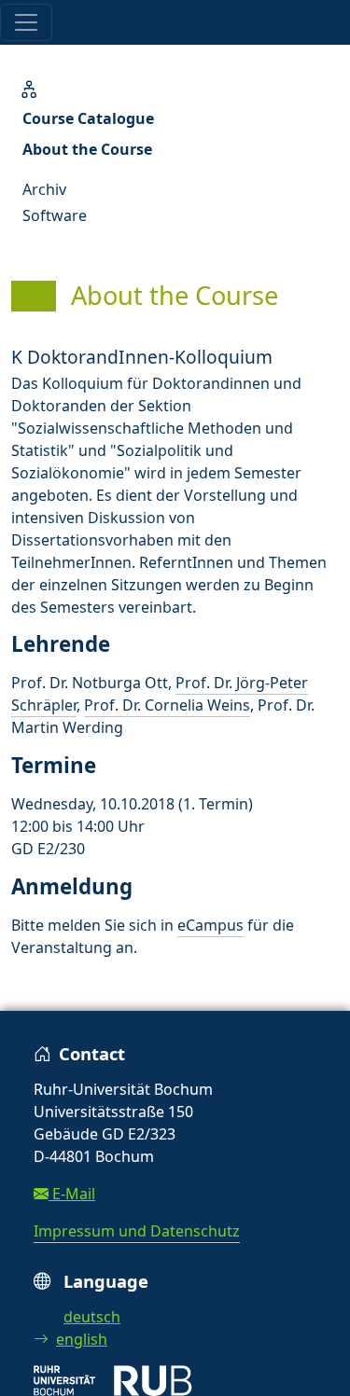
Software (54, 215)
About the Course (87, 149)
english (81, 1339)
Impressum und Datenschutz (137, 1231)
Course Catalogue (88, 118)
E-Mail (72, 1193)
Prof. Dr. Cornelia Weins (167, 705)
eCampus (210, 925)
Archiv (44, 189)
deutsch (91, 1316)
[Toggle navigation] (26, 22)
